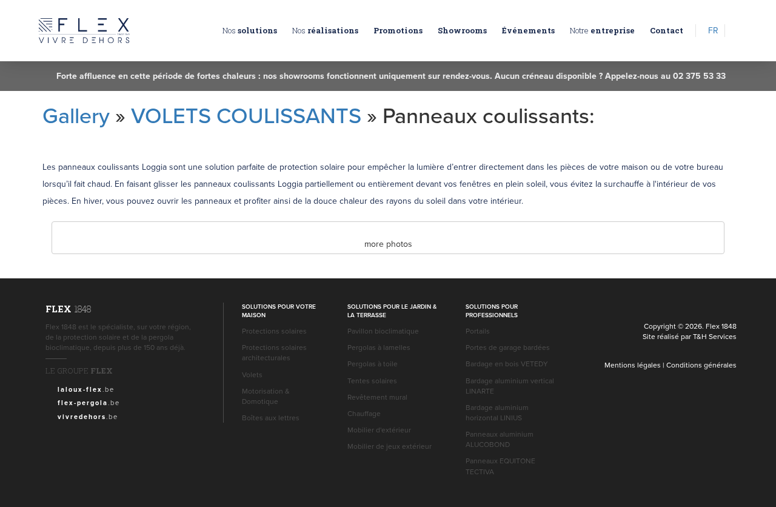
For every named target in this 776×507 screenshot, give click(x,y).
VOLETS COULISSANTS (246, 114)
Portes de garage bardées (508, 347)
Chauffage (364, 413)
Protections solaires (274, 331)
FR (713, 30)
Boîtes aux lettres (270, 417)
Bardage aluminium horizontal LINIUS (497, 412)
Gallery (76, 114)
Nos (249, 30)
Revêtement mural (377, 397)
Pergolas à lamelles (378, 347)
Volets (252, 374)
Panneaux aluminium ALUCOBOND (500, 439)
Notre (602, 30)
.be (86, 389)
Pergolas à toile (372, 363)
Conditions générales (701, 365)
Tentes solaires (372, 380)
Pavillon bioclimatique (383, 331)
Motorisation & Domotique (266, 396)
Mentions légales (632, 365)
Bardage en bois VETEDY (507, 363)
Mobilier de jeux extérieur (389, 446)
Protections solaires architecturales (274, 352)
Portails (478, 331)
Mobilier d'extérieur (379, 430)
